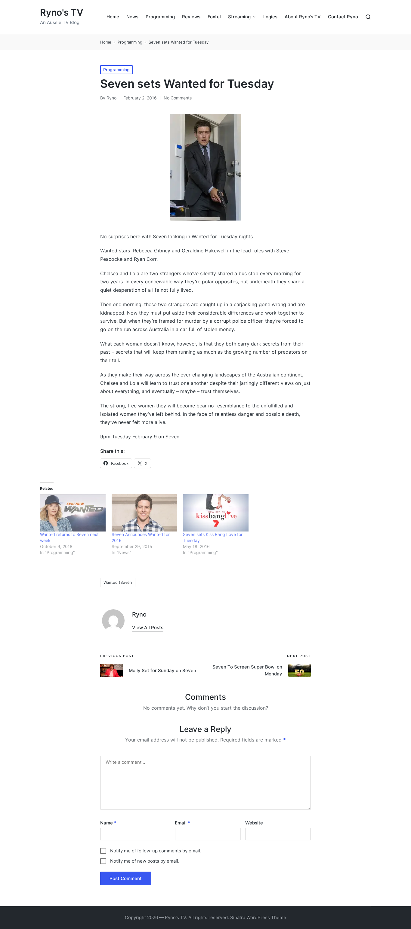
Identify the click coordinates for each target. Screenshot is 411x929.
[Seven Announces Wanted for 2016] (144, 513)
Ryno (139, 614)
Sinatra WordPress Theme (258, 917)
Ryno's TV (61, 12)
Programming (116, 69)
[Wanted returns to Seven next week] (73, 513)
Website (254, 823)
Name (108, 823)
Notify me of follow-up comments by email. (155, 851)
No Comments (178, 97)
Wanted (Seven (118, 582)
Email (182, 823)
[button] (147, 627)
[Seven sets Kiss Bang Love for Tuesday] (216, 513)
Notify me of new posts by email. (144, 861)
